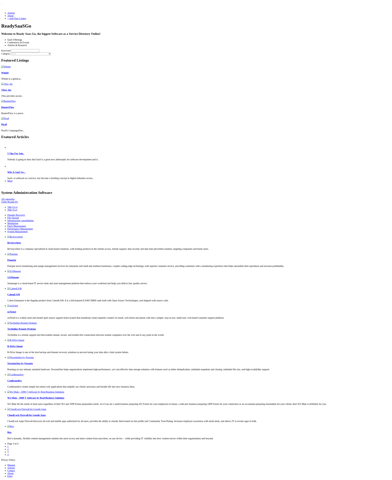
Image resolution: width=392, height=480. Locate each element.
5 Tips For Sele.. (15, 153)
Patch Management (16, 226)
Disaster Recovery (16, 215)
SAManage (13, 277)
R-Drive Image (15, 346)
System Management (17, 231)
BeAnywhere (14, 242)
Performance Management (20, 229)
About (10, 15)
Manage (11, 465)
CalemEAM (13, 294)
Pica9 (4, 124)
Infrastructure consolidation (20, 220)
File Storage (13, 217)
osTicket (11, 312)
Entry (10, 476)
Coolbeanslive (14, 380)
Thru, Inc (6, 90)
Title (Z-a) (12, 210)
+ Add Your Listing (16, 18)
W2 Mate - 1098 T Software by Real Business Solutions (35, 398)
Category (5, 53)
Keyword (5, 50)
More (10, 181)
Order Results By (9, 202)
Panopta (11, 260)
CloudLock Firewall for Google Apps (26, 415)
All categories (8, 199)
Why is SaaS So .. (16, 172)
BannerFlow (7, 107)
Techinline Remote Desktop (21, 329)
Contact (11, 470)
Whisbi (5, 73)
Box (9, 432)
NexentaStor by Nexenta (20, 363)
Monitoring (12, 223)
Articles (11, 13)
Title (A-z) (12, 207)
